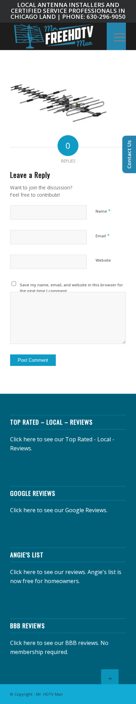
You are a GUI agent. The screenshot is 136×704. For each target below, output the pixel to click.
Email (102, 235)
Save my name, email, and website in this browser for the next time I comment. (71, 287)
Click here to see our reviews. (48, 572)
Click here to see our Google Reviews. (58, 510)
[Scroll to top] (110, 678)
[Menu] (116, 36)
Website (103, 260)
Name (103, 211)
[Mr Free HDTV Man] (56, 36)
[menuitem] (116, 36)
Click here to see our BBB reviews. (54, 643)
